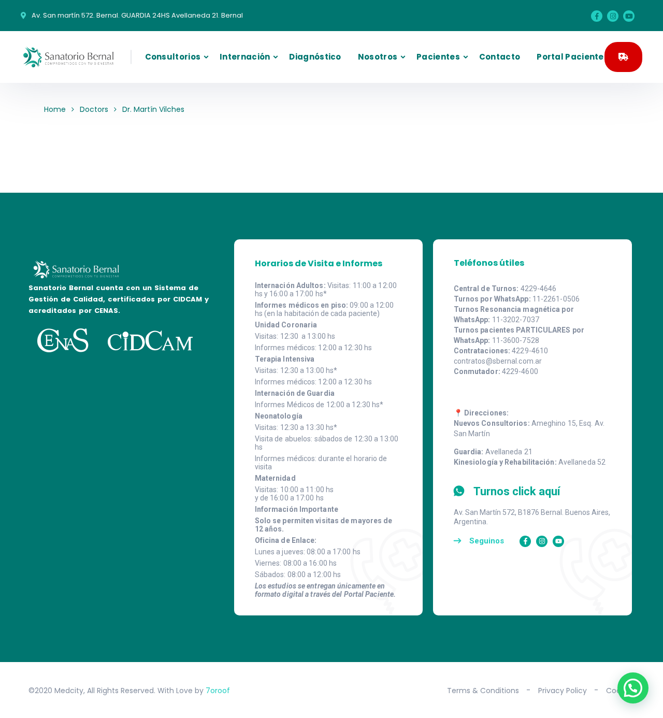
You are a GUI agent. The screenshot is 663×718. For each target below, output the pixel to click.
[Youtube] (629, 16)
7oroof (218, 690)
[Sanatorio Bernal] (68, 57)
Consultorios (173, 56)
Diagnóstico (315, 56)
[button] (632, 687)
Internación (245, 56)
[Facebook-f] (525, 541)
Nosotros (377, 56)
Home (55, 109)
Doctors (94, 109)
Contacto (499, 56)
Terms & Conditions (483, 690)
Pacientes (438, 56)
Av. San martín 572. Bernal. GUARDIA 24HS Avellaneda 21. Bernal (137, 15)
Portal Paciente (570, 56)
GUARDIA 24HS (623, 57)
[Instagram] (612, 16)
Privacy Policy (562, 690)
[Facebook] (596, 16)
